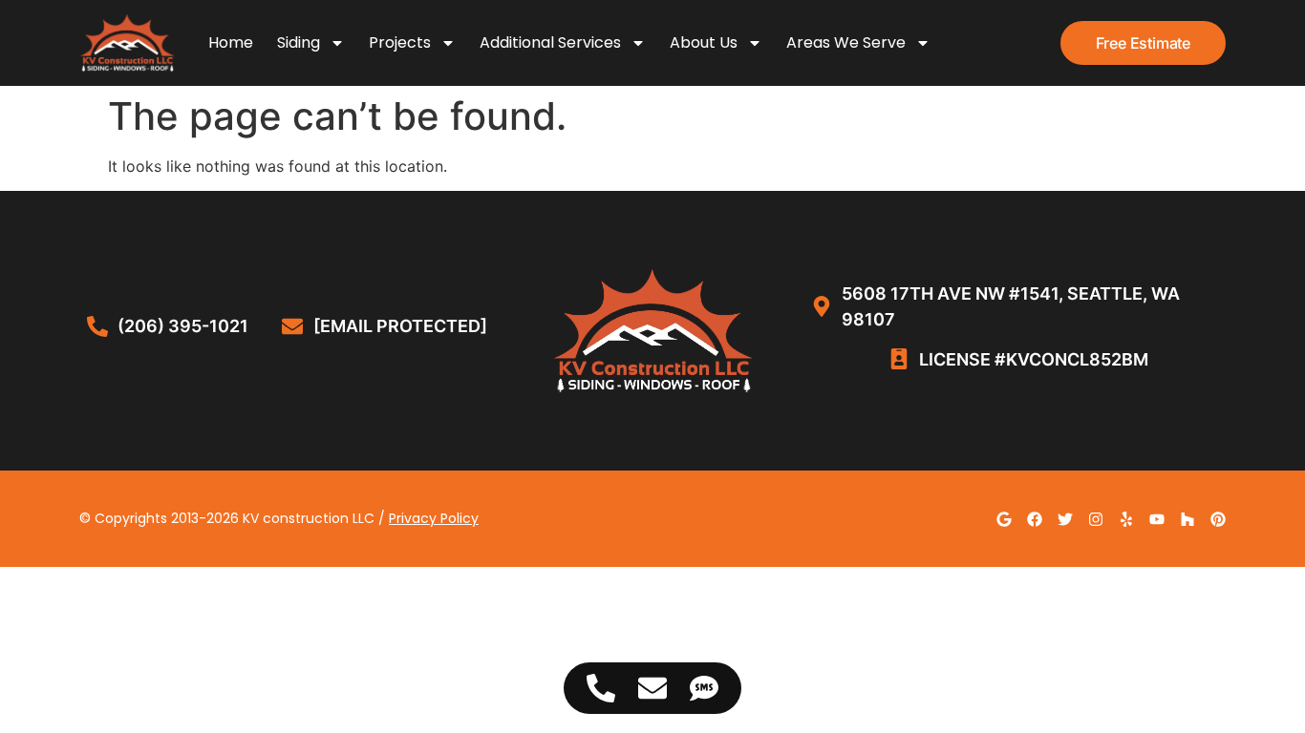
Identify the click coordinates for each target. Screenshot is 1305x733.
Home (230, 42)
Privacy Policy (434, 518)
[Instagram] (1095, 519)
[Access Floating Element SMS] (704, 688)
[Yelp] (1126, 519)
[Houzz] (1187, 519)
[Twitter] (1065, 519)
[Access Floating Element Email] (652, 688)
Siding (298, 42)
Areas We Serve (846, 42)
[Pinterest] (1218, 519)
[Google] (1004, 519)
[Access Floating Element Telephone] (601, 688)
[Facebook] (1034, 519)
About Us (704, 42)
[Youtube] (1157, 519)
